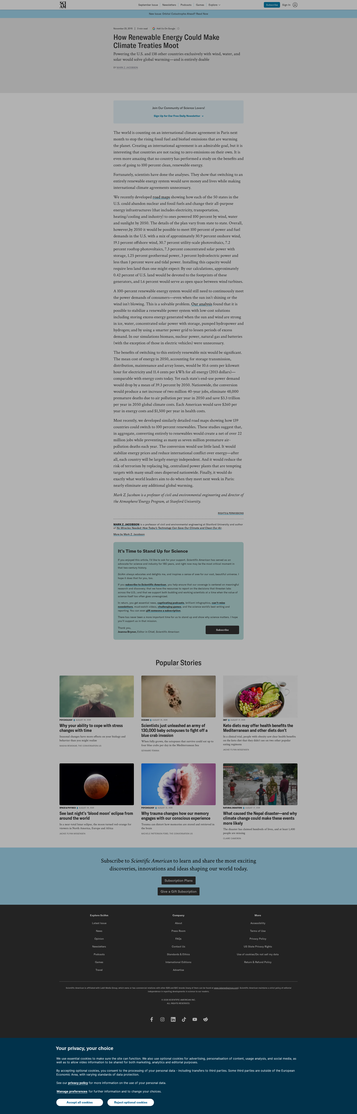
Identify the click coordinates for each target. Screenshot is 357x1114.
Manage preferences (72, 1091)
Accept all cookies (80, 1102)
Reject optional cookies (130, 1102)
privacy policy (78, 1083)
